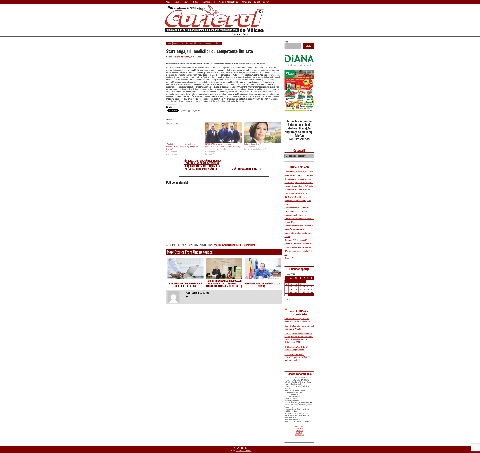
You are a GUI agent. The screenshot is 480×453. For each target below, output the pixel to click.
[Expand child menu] (172, 2)
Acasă (168, 1)
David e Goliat (290, 258)
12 (296, 287)
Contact (257, 1)
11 (291, 287)
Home (169, 43)
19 (296, 289)
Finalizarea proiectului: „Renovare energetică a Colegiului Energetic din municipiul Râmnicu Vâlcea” (298, 175)
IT (215, 1)
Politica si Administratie (228, 1)
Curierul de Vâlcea (244, 450)
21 (304, 289)
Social (177, 1)
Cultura (195, 1)
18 (291, 289)
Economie (206, 1)
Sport (186, 1)
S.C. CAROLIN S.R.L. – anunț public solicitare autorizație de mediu (297, 200)
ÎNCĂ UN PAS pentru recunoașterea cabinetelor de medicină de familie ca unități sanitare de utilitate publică (222, 146)
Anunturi (266, 1)
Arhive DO (299, 431)
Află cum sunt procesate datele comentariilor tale (235, 245)
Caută (287, 42)
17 (286, 289)
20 (300, 289)
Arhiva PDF (299, 429)
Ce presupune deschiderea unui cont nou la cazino (185, 285)
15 (308, 287)
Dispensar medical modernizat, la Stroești (262, 285)
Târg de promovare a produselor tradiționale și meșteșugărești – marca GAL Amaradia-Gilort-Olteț (224, 283)
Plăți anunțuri (299, 435)
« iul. (286, 299)
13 (300, 287)
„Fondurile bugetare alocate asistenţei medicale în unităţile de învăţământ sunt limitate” (182, 146)
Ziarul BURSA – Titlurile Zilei (299, 312)
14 (304, 287)
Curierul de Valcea (181, 57)
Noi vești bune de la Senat (254, 144)
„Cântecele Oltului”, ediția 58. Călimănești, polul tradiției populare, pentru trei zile (297, 211)
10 (286, 287)
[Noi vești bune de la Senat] (262, 132)
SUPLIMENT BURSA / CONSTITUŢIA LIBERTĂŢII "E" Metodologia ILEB (297, 357)
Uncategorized (178, 43)
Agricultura (246, 1)
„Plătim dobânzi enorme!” (245, 168)
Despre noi (299, 427)
